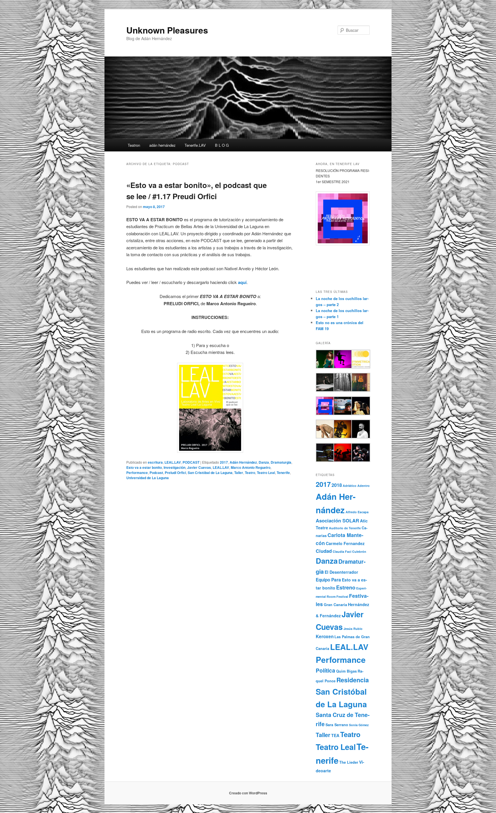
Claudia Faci (342, 551)
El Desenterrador (341, 572)
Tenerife (283, 472)
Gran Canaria (335, 604)
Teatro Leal (266, 472)
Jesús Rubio (353, 628)
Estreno (345, 587)
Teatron (134, 145)
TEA (335, 735)
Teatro (250, 472)
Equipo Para (328, 580)
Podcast (156, 472)
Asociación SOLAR (337, 520)
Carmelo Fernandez (345, 543)
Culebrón (359, 551)
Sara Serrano (337, 724)
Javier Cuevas (199, 467)
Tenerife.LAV (195, 145)
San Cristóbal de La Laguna (210, 472)
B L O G (222, 145)
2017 (224, 462)
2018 (337, 484)
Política (325, 670)
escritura (155, 462)
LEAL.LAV (172, 462)
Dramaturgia (281, 462)
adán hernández (162, 145)
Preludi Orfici (175, 472)
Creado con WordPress (248, 793)
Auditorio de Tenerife (345, 528)
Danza (264, 462)
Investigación (174, 467)
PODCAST (191, 462)
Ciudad (324, 550)
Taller (238, 472)
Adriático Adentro (356, 485)
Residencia (352, 679)
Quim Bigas (346, 671)
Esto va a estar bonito (144, 467)
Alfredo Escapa (357, 512)
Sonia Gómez (359, 725)
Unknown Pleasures (167, 30)
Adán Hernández (243, 462)
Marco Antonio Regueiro (250, 467)
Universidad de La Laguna (147, 477)
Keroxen (325, 636)
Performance (137, 472)
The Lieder (348, 762)
